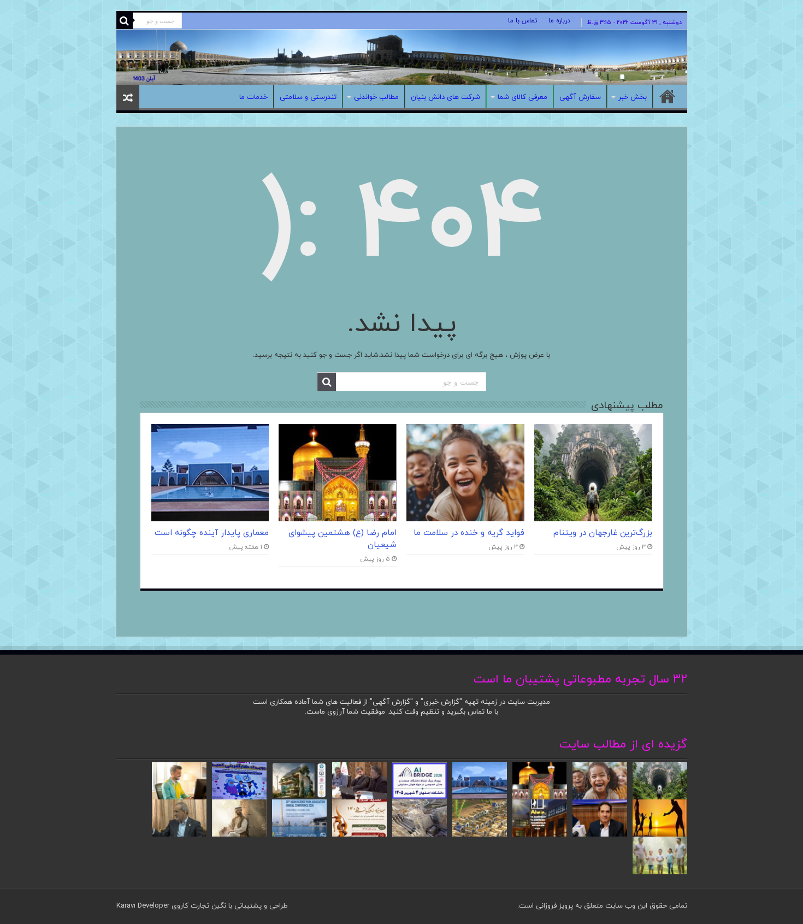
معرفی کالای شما (522, 97)
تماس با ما (523, 20)
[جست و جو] (124, 21)
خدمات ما (253, 97)
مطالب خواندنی (376, 97)
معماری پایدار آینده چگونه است (212, 533)
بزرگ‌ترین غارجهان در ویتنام (602, 533)
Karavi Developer (142, 906)
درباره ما (559, 20)
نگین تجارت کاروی (197, 906)
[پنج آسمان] (401, 57)
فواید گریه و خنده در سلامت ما (469, 533)
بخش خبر (632, 97)
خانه (667, 96)
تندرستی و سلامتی (308, 97)
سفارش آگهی (580, 97)
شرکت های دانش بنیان (445, 97)
